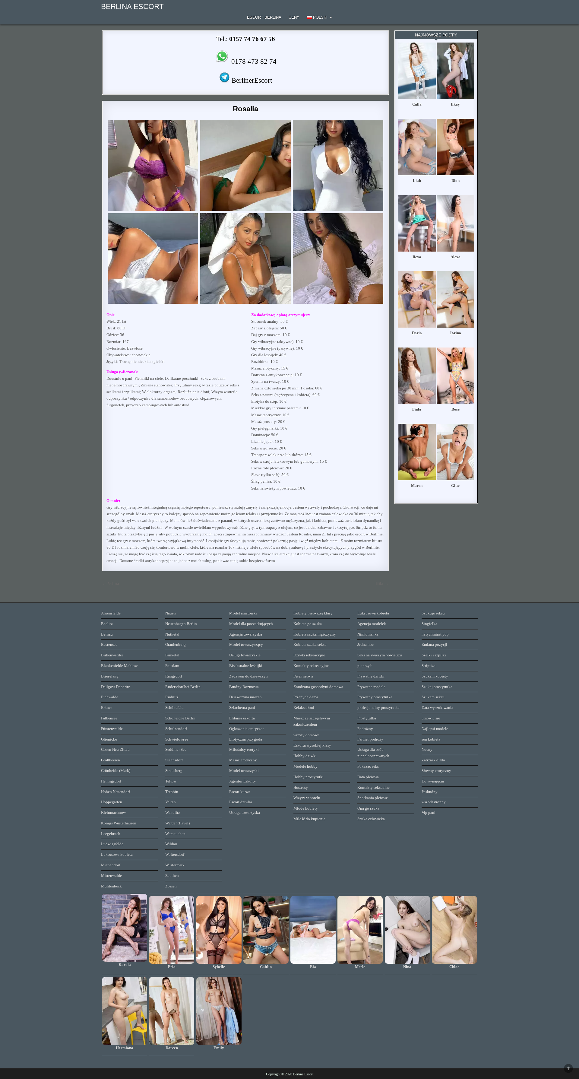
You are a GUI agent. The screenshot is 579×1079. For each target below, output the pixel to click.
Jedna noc (365, 644)
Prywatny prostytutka (374, 697)
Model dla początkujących (251, 623)
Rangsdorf (173, 676)
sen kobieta (431, 739)
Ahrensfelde (111, 613)
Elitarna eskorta (242, 718)
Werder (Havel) (177, 823)
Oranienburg (175, 644)
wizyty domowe (306, 735)
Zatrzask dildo (433, 760)
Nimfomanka (367, 634)
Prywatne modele (371, 686)
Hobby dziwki (305, 756)
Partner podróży (370, 739)
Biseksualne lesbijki (245, 665)
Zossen (171, 886)
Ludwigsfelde (112, 844)
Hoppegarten (111, 802)
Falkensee (109, 718)
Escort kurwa (239, 791)
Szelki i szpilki (434, 655)
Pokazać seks (368, 766)
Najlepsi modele (435, 728)
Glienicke (109, 739)
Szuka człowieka (371, 819)
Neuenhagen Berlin (181, 623)
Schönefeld (174, 707)
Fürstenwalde (112, 728)
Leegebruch (110, 833)
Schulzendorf (176, 728)
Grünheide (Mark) (115, 770)
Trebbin (171, 791)
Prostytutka (366, 718)
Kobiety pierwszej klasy (313, 613)
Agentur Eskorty (242, 781)
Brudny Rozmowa (244, 686)
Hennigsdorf (111, 781)
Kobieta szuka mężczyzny (314, 634)
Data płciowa (368, 777)
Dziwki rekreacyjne (309, 655)
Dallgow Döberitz (115, 686)
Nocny (427, 749)
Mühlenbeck (111, 886)
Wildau (171, 844)
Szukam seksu (433, 697)
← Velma (110, 583)
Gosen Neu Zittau (115, 749)
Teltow (170, 781)
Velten (170, 802)
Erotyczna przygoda (245, 739)
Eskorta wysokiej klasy (312, 745)
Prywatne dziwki (370, 676)
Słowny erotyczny (436, 770)
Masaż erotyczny (243, 760)
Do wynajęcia (433, 781)
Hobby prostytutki (308, 777)
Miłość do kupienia (309, 819)
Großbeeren (110, 760)
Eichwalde (109, 697)
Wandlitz (172, 812)
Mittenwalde (111, 875)
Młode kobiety (305, 808)
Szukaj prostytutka (437, 686)
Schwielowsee (176, 739)
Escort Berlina (264, 17)
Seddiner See (175, 749)
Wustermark (175, 865)
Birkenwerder (112, 655)
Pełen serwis (303, 676)
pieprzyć (364, 665)
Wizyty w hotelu (306, 797)
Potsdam (172, 665)
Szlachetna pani (242, 707)
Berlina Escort (132, 6)
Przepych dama (305, 697)
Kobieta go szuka (307, 623)
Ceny (294, 17)
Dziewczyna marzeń (245, 697)
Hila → (382, 583)
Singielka (429, 623)
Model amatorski (243, 613)
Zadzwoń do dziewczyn (248, 676)
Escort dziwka (240, 802)
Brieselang (110, 676)
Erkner (106, 707)
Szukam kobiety (435, 676)
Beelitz (107, 623)
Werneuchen (175, 833)
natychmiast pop (435, 634)
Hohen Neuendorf (115, 791)
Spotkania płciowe (372, 797)
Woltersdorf (174, 854)
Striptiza (428, 665)
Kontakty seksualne (373, 787)
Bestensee (109, 644)
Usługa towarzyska (244, 812)
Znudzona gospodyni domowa (318, 686)
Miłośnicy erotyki (244, 749)
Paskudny (430, 791)
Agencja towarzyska (245, 634)
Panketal (172, 655)
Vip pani (428, 812)
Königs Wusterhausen (118, 823)
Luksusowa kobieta (117, 854)
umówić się (431, 718)
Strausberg (173, 770)
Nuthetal (172, 634)
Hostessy (300, 787)
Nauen (170, 613)
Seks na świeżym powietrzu (379, 655)
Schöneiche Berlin (180, 718)
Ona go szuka (368, 808)
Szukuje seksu (433, 613)
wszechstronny (434, 802)
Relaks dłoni (303, 707)
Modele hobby (305, 766)
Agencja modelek (371, 623)
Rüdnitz (172, 697)
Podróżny (365, 728)
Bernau (107, 634)
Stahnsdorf (174, 760)
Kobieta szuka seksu (310, 644)
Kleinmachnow (113, 812)
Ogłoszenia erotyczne (246, 728)
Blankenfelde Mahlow (119, 665)
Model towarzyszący (246, 644)
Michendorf (110, 865)
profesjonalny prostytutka (378, 707)
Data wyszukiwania (437, 707)
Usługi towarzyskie (245, 655)
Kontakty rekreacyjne (311, 665)
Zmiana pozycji (434, 644)
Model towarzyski (244, 770)
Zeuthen (172, 875)
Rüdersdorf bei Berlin (183, 686)
